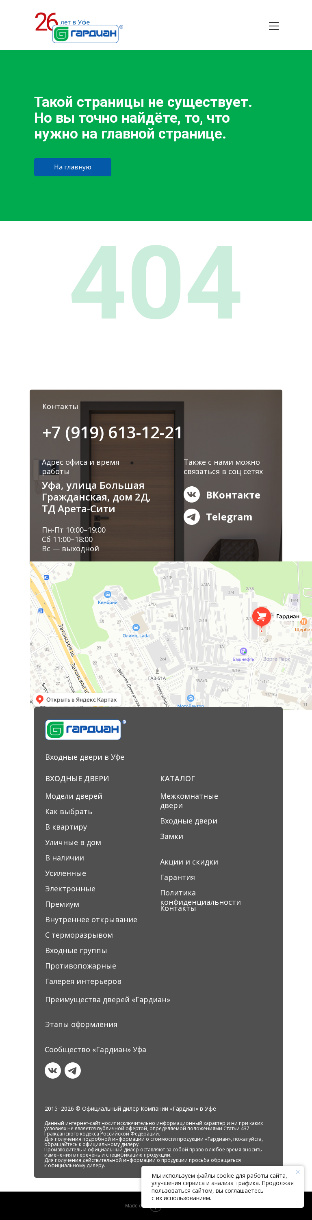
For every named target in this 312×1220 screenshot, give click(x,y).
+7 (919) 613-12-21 (112, 432)
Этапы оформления (81, 1024)
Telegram (229, 516)
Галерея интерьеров (83, 981)
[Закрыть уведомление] (298, 1172)
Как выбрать (68, 811)
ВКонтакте (233, 494)
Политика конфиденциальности (200, 897)
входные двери (158, 31)
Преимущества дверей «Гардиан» (107, 999)
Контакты (178, 908)
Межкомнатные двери (189, 800)
